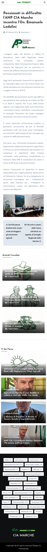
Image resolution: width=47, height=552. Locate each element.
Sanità (22, 507)
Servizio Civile (37, 507)
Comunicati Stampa (11, 365)
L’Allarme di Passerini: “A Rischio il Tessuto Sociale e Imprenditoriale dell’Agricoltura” (20, 419)
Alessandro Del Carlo (13, 464)
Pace (6, 502)
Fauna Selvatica (32, 488)
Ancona (26, 469)
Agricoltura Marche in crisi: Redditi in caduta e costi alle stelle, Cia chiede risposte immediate (21, 395)
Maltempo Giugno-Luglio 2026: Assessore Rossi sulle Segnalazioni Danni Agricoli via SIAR (23, 371)
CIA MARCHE (23, 535)
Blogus (36, 546)
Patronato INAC (20, 502)
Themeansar (23, 549)
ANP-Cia (37, 469)
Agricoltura (20, 460)
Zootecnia (31, 516)
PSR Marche (9, 507)
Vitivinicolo (16, 516)
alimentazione (11, 469)
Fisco (7, 493)
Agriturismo (36, 460)
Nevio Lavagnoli (11, 497)
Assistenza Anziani (34, 474)
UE (38, 511)
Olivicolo (27, 497)
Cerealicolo (30, 483)
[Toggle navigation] (3, 2)
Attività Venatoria (17, 478)
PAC (39, 497)
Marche (39, 493)
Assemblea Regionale (13, 474)
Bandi (33, 478)
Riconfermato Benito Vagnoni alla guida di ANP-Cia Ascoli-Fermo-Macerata (21, 274)
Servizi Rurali (11, 511)
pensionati (37, 502)
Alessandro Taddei (34, 464)
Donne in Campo (14, 488)
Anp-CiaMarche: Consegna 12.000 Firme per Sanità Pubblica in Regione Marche (22, 300)
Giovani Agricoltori (23, 493)
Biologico (16, 483)
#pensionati (25, 32)
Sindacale (26, 511)
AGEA (8, 460)
